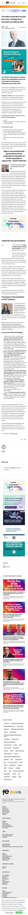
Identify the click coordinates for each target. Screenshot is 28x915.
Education (4, 821)
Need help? (4, 884)
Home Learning (7, 747)
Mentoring (6, 759)
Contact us (4, 807)
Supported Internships (18, 771)
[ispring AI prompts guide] (14, 517)
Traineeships (7, 776)
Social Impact (5, 827)
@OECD (13, 87)
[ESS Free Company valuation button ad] (14, 549)
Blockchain (6, 729)
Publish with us (5, 810)
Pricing (3, 853)
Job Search (4, 837)
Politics (5, 765)
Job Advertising (5, 857)
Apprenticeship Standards (17, 723)
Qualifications (12, 765)
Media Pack (4, 854)
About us (4, 806)
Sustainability (7, 773)
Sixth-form (11, 768)
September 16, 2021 (9, 28)
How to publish (5, 875)
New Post (4, 877)
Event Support (5, 860)
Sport (5, 771)
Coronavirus (6, 739)
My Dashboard (5, 878)
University (14, 776)
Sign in (23, 2)
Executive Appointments (7, 834)
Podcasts (4, 866)
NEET (12, 759)
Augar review (20, 726)
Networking (4, 894)
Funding (15, 745)
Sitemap (4, 814)
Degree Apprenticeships (9, 742)
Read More (21, 910)
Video (3, 868)
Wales (20, 776)
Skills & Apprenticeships (7, 826)
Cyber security (15, 739)
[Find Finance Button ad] (14, 502)
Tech (19, 773)
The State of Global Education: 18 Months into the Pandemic (19, 246)
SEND (5, 768)
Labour (11, 750)
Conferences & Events (7, 892)
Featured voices (14, 433)
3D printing (6, 723)
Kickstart (6, 750)
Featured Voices (5, 845)
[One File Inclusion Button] (14, 231)
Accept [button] (19, 912)
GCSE (20, 745)
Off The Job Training (12, 762)
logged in (13, 467)
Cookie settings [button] (9, 912)
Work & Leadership (6, 825)
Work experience (8, 779)
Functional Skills (7, 745)
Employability (5, 823)
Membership (5, 882)
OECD (6, 26)
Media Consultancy (6, 858)
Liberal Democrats (19, 750)
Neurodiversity (18, 759)
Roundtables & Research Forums (9, 897)
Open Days (4, 896)
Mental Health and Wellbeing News (12, 756)
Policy (21, 762)
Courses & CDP (5, 893)
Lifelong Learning (8, 753)
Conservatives (12, 732)
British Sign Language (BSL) (17, 729)
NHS (5, 762)
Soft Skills (18, 768)
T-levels (14, 773)
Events (3, 880)
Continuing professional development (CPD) (12, 735)
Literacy (16, 753)
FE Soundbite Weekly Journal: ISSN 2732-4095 (12, 846)
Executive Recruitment (7, 835)
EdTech (3, 822)
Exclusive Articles (6, 844)
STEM (10, 771)
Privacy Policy (5, 813)
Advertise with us (6, 811)
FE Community (5, 809)
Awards (4, 891)
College (5, 732)
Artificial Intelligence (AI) (9, 726)
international (16, 747)
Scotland (20, 765)
